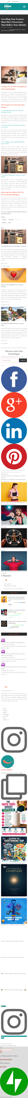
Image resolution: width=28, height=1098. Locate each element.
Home (5, 13)
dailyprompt (4, 470)
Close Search (3, 1066)
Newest (6, 1059)
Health (5, 20)
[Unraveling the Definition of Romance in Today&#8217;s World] (13, 313)
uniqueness (17, 472)
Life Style (22, 470)
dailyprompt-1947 (11, 470)
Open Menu (24, 6)
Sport (5, 35)
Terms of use (6, 719)
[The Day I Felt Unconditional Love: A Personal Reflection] (13, 275)
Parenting (6, 24)
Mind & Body (4, 472)
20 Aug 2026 (10, 617)
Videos (5, 42)
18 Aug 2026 (10, 628)
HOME (9, 1)
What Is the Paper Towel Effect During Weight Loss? (13, 642)
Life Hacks (5, 716)
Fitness (15, 602)
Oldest (10, 1059)
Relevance (2, 1059)
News (5, 38)
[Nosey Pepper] (11, 6)
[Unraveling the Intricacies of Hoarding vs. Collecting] (13, 236)
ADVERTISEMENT (15, 1)
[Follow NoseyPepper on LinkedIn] (2, 703)
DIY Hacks (6, 28)
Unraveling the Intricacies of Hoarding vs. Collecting (13, 246)
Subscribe (23, 360)
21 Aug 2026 (10, 605)
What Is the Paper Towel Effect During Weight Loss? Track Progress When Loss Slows (16, 599)
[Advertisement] (14, 48)
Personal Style (11, 472)
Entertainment (11, 615)
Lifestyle (6, 17)
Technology (6, 31)
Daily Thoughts (7, 11)
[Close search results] (1, 1052)
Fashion (18, 470)
